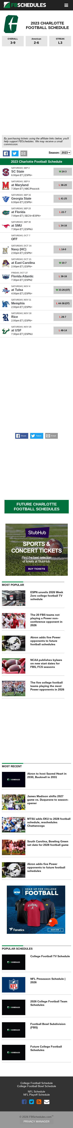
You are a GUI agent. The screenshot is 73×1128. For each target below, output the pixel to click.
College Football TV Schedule (50, 956)
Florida (18, 212)
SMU (16, 225)
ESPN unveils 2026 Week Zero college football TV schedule (46, 596)
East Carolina (23, 262)
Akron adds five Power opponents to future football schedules (45, 641)
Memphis (18, 303)
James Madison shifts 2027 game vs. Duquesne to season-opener (48, 800)
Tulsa (17, 289)
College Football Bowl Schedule (36, 1086)
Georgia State (21, 198)
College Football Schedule (36, 1083)
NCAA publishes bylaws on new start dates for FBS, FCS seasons (46, 663)
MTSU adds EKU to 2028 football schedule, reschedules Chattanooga (48, 822)
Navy (18, 249)
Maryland (20, 185)
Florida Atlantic (22, 276)
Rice (14, 316)
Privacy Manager (36, 1121)
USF (16, 330)
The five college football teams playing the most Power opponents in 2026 (47, 686)
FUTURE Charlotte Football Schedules (36, 506)
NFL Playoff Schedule (36, 1094)
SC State (17, 171)
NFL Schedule (36, 1091)
